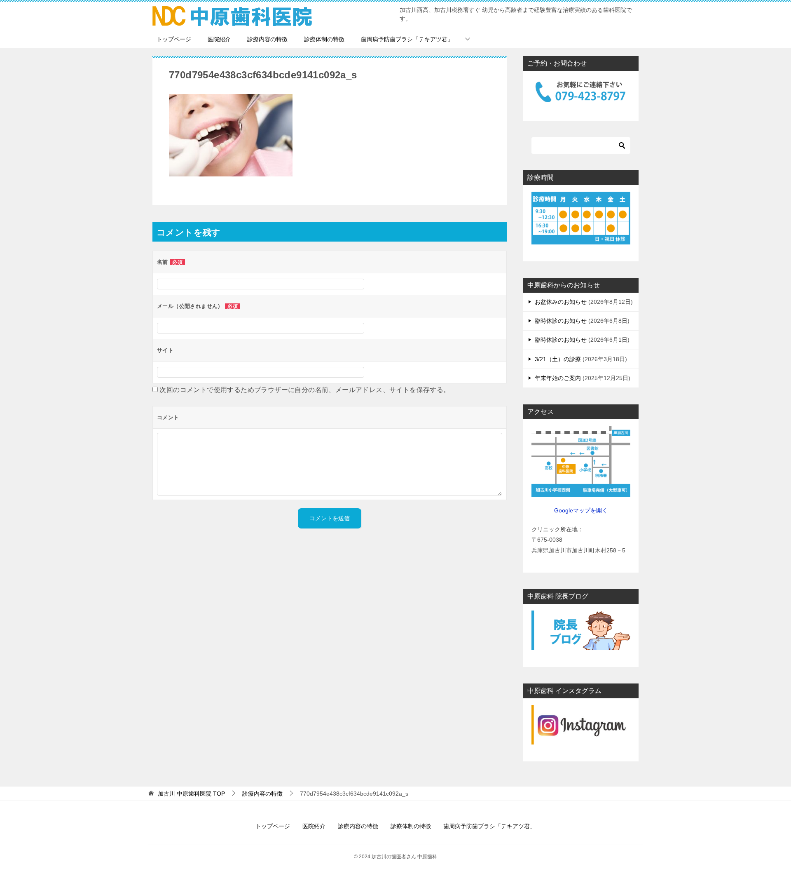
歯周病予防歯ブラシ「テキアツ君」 (407, 39)
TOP (191, 793)
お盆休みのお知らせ (561, 301)
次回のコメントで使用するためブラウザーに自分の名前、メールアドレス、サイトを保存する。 (304, 389)
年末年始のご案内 (558, 378)
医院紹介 (219, 39)
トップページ (174, 39)
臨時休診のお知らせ (561, 320)
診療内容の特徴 (267, 39)
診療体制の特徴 (324, 39)
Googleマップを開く (581, 510)
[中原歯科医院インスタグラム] (580, 724)
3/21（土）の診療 (558, 359)
